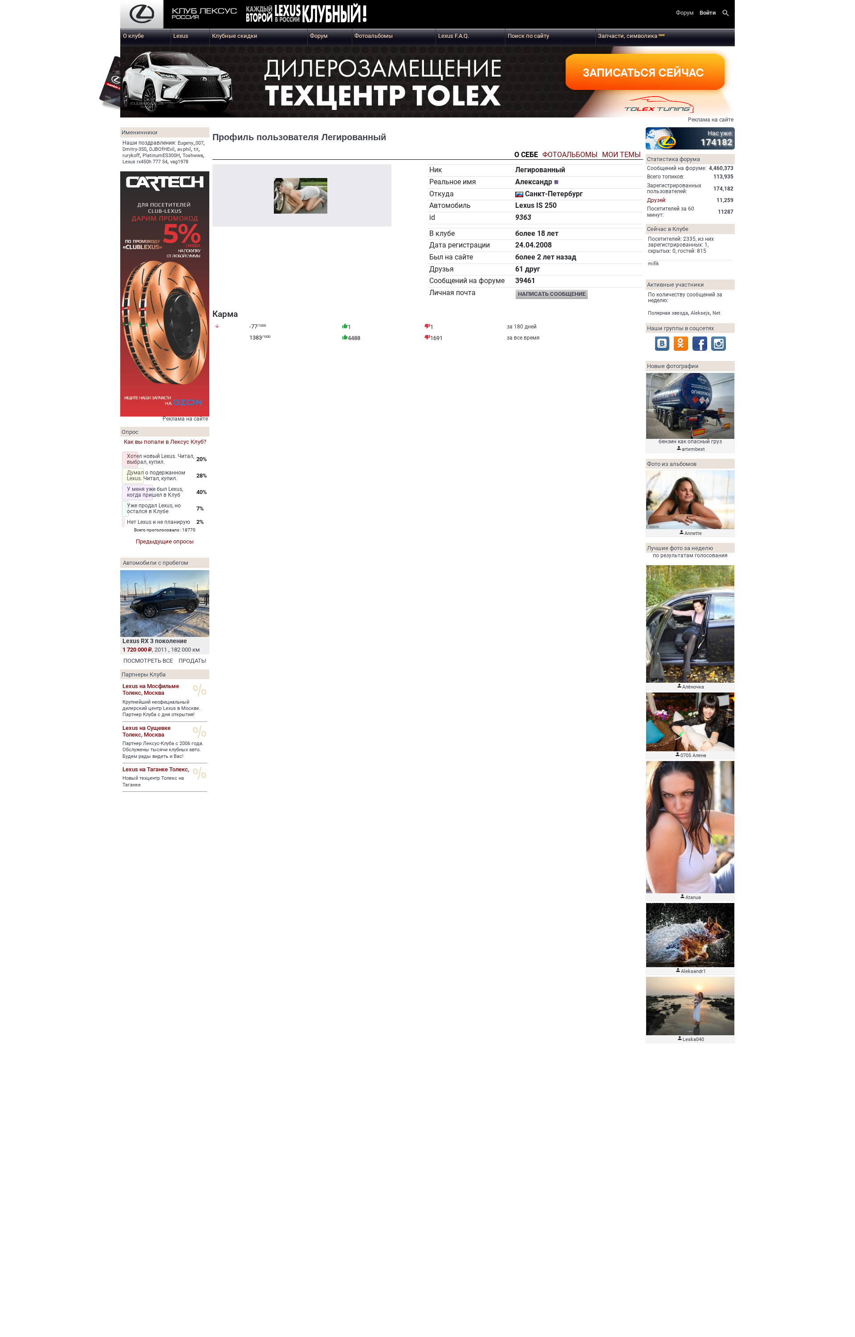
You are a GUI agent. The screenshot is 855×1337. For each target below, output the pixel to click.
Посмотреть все (148, 660)
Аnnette (693, 533)
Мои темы (621, 155)
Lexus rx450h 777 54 (144, 162)
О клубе (133, 35)
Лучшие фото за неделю (680, 548)
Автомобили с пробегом (155, 562)
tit (196, 149)
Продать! (192, 660)
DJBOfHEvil (162, 149)
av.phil (184, 149)
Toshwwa (193, 155)
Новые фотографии (673, 366)
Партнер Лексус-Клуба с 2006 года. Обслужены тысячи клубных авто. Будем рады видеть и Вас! (163, 750)
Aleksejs (700, 313)
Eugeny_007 (191, 143)
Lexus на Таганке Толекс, (155, 769)
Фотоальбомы (373, 35)
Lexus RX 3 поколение (154, 640)
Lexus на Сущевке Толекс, (146, 731)
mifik (653, 264)
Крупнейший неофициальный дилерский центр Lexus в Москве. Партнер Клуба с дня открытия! (161, 708)
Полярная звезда (668, 313)
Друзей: (657, 200)
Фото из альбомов (671, 464)
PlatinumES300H (161, 155)
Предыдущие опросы (165, 541)
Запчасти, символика (631, 35)
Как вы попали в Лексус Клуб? (165, 441)
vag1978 (179, 162)
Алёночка (693, 687)
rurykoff (131, 155)
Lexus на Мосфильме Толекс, (150, 689)
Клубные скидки (234, 35)
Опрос (130, 432)
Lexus (180, 35)
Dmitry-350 (134, 149)
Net (716, 313)
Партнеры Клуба (144, 674)
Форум (319, 35)
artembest (693, 449)
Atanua (693, 897)
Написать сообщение (552, 294)
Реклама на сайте (710, 120)
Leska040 (693, 1039)
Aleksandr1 (693, 971)
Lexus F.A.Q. (453, 35)
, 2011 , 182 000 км (161, 649)
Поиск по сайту (528, 35)
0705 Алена (693, 755)
